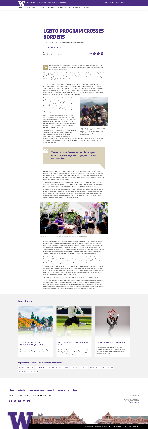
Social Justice (95, 367)
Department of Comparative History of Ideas (52, 367)
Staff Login (136, 426)
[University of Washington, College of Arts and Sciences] (42, 3)
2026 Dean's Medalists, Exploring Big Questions (32, 344)
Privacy (120, 426)
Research (61, 7)
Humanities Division (26, 367)
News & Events (74, 7)
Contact (111, 2)
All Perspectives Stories (55, 48)
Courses (74, 367)
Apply (105, 2)
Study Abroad (108, 367)
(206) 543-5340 (134, 403)
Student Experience (46, 7)
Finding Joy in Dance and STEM (110, 343)
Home (45, 43)
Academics (31, 7)
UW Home (123, 2)
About (20, 7)
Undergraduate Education (28, 371)
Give (117, 2)
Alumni (86, 7)
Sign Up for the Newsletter (41, 395)
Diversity (83, 367)
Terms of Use (127, 426)
